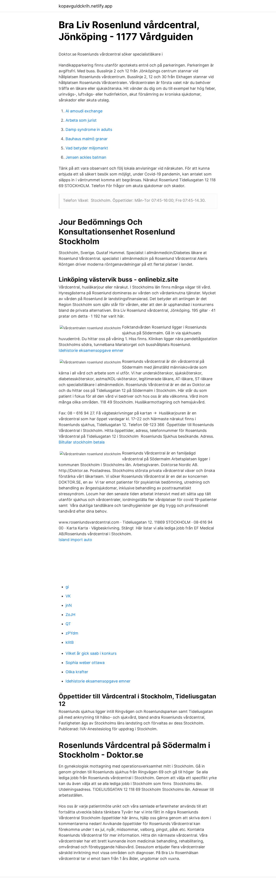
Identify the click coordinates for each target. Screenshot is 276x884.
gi (67, 587)
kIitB (70, 642)
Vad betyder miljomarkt (87, 148)
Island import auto (75, 539)
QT (68, 624)
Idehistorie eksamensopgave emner (91, 350)
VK (68, 596)
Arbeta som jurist (81, 120)
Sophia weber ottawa (85, 662)
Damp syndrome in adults (89, 129)
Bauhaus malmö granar (87, 138)
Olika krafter (77, 672)
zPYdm (72, 633)
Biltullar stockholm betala (82, 442)
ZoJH (70, 614)
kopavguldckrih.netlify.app (85, 6)
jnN (69, 605)
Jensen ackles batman (86, 157)
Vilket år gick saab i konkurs (91, 653)
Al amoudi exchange (84, 111)
